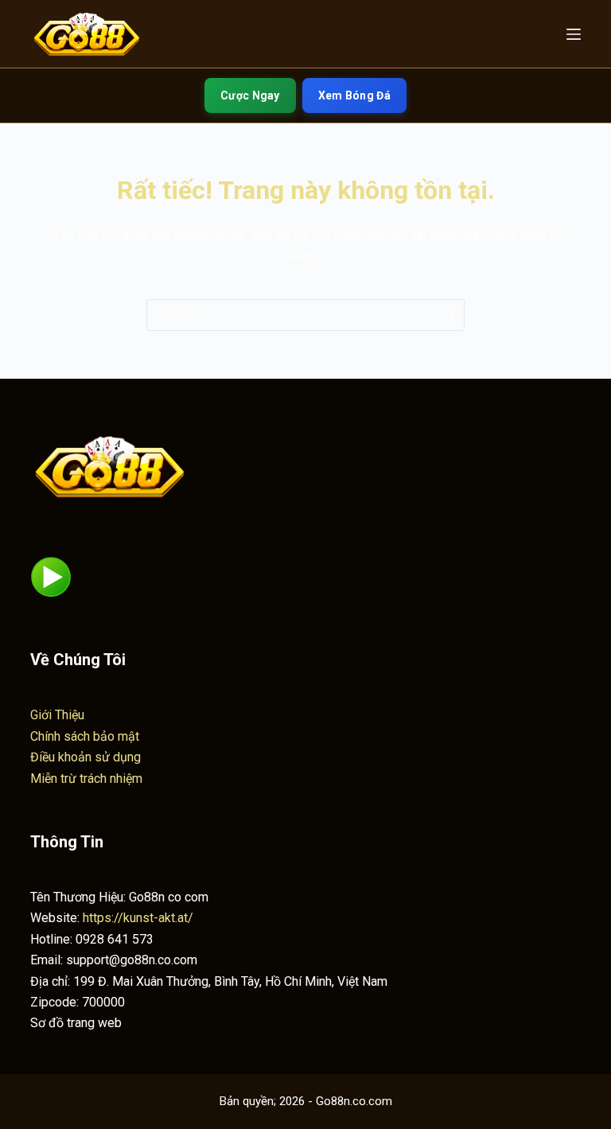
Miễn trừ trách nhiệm (86, 778)
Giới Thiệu (57, 714)
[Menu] (573, 34)
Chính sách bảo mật (84, 736)
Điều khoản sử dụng (85, 757)
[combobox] (290, 315)
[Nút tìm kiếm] (449, 315)
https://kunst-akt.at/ (138, 917)
